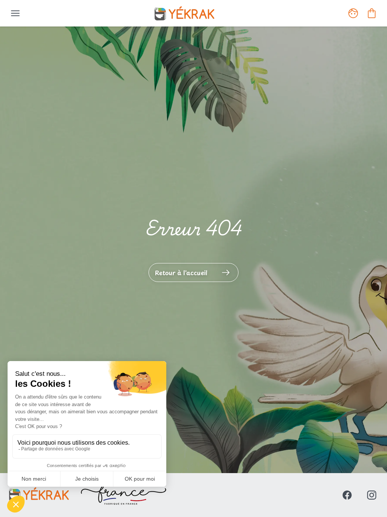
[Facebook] (347, 495)
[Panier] (371, 13)
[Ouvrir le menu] (15, 13)
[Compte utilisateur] (353, 13)
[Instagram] (371, 495)
